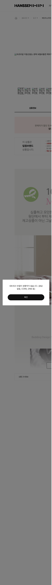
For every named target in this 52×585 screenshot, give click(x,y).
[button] (26, 297)
